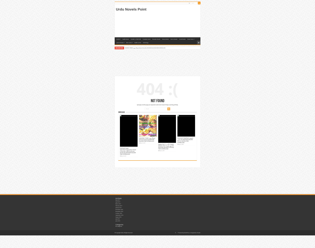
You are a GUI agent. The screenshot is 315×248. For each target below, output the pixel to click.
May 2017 (118, 200)
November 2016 (119, 211)
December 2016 (119, 209)
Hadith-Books (125, 39)
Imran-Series (190, 39)
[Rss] (189, 3)
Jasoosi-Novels (120, 42)
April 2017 (118, 202)
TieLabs (198, 232)
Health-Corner (137, 42)
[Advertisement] (169, 24)
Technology (145, 42)
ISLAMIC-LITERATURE (136, 39)
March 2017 (118, 203)
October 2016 (119, 213)
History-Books (165, 39)
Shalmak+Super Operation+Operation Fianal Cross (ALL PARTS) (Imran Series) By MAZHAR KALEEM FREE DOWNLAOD (128, 151)
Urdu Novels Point (131, 9)
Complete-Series (147, 39)
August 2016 (118, 217)
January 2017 (119, 207)
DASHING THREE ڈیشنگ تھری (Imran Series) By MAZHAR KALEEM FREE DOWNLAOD (145, 48)
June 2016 (118, 220)
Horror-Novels (174, 39)
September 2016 (119, 215)
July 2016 (118, 219)
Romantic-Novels (156, 39)
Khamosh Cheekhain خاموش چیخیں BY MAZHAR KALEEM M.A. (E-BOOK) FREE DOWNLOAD (185, 140)
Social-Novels (182, 39)
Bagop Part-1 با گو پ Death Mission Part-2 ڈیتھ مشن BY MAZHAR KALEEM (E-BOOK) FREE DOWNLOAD (166, 147)
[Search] (199, 3)
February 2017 (119, 205)
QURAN (118, 39)
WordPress (186, 232)
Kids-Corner (129, 42)
